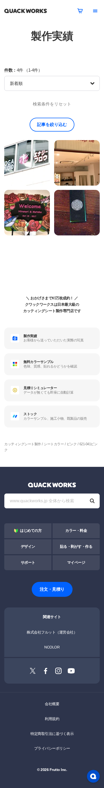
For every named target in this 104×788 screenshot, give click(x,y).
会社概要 (52, 704)
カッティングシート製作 (22, 444)
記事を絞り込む (52, 124)
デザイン (28, 547)
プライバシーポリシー (52, 748)
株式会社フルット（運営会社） (52, 632)
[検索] (92, 500)
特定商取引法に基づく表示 (52, 734)
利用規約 (52, 719)
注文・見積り (52, 589)
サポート (28, 563)
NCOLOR (51, 647)
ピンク (72, 444)
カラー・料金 (76, 531)
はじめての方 (31, 531)
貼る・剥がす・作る (76, 547)
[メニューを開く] (95, 11)
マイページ (76, 563)
